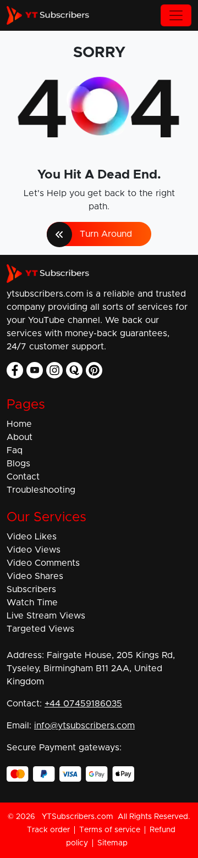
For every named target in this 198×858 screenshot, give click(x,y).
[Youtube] (34, 370)
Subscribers (31, 589)
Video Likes (32, 536)
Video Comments (43, 563)
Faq (15, 450)
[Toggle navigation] (176, 15)
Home (19, 424)
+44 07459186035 (83, 703)
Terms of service (109, 830)
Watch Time (32, 602)
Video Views (34, 549)
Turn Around (106, 234)
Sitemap (112, 843)
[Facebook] (15, 370)
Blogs (18, 463)
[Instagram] (54, 370)
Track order (48, 830)
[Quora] (74, 370)
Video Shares (35, 576)
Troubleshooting (41, 490)
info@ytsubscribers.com (84, 725)
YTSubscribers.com (77, 817)
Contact (23, 476)
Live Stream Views (46, 615)
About (19, 437)
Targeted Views (40, 629)
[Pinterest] (94, 370)
